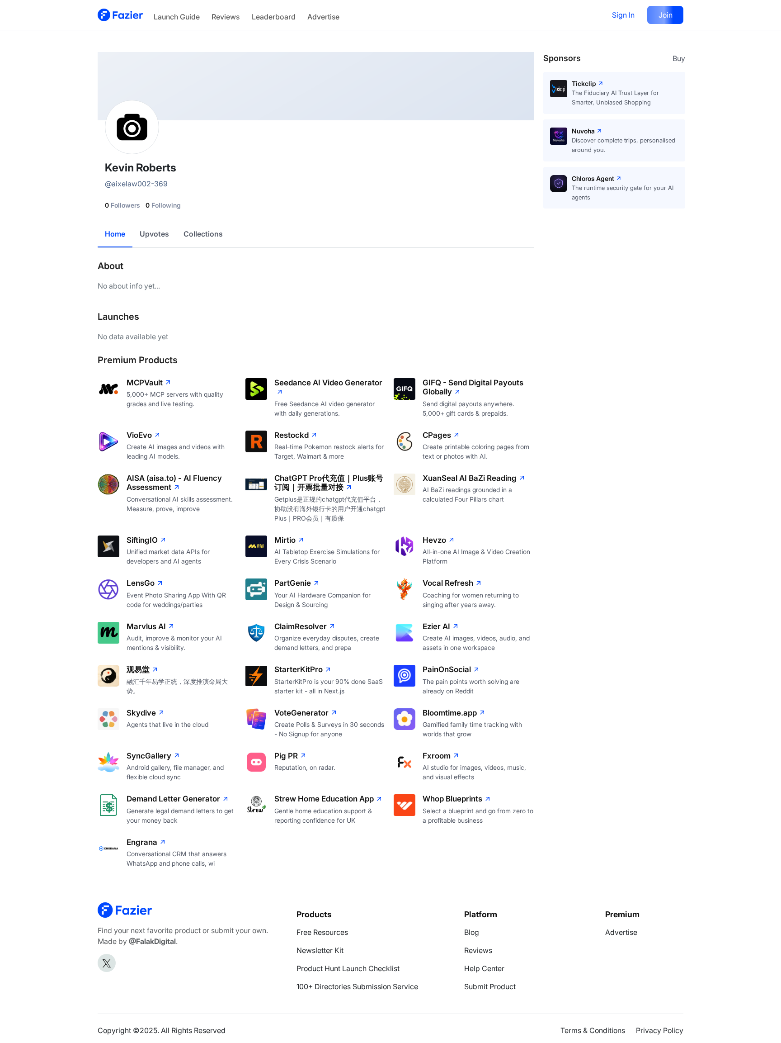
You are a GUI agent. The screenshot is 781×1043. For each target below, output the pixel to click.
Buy (679, 58)
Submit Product (490, 986)
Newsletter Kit (319, 950)
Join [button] (666, 14)
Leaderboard (274, 16)
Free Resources (322, 932)
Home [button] (115, 233)
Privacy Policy (659, 1030)
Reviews (226, 16)
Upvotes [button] (154, 233)
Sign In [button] (623, 14)
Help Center (484, 968)
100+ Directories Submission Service (357, 986)
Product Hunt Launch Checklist (348, 968)
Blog (471, 932)
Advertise (323, 16)
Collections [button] (203, 233)
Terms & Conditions (592, 1030)
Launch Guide (177, 16)
